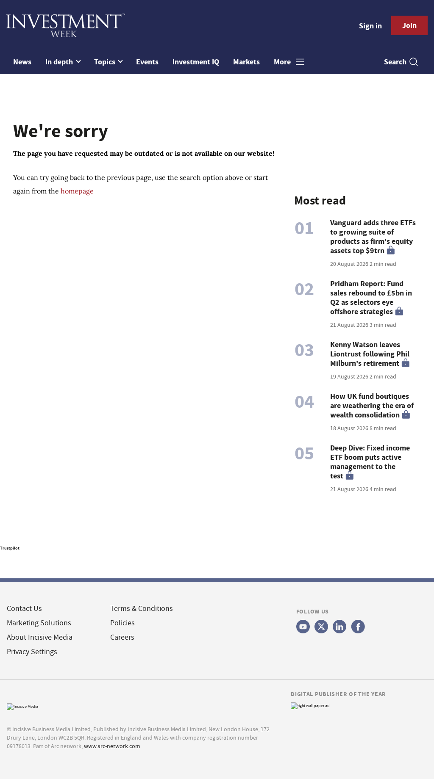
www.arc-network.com (112, 746)
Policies (122, 623)
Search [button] (395, 62)
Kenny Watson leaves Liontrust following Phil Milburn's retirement (369, 354)
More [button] (283, 62)
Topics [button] (105, 62)
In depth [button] (60, 62)
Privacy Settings (32, 652)
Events (147, 62)
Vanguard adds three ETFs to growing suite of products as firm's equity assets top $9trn (373, 237)
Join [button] (409, 25)
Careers (122, 637)
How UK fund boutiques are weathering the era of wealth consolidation (372, 405)
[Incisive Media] (22, 705)
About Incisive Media (39, 637)
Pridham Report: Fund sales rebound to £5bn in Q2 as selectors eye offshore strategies (371, 298)
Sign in (370, 26)
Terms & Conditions (141, 608)
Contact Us (24, 608)
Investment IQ (195, 62)
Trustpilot (9, 548)
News (22, 62)
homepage (77, 191)
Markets (246, 62)
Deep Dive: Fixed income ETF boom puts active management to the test (370, 462)
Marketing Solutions (39, 623)
